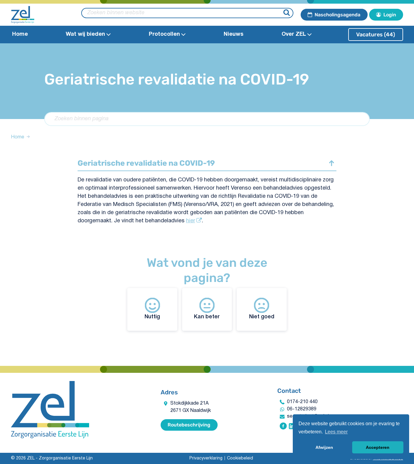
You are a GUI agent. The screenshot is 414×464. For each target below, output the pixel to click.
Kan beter (207, 316)
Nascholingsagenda (337, 15)
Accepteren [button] (377, 447)
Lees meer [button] (336, 431)
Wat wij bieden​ (85, 34)
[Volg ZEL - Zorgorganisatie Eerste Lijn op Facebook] (283, 426)
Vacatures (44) (375, 34)
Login (389, 15)
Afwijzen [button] (324, 447)
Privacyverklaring (205, 458)
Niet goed (261, 316)
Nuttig (152, 316)
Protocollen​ (164, 34)
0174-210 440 (302, 402)
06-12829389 (301, 409)
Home (20, 34)
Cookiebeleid (240, 458)
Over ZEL (294, 34)
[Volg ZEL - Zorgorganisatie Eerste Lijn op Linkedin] (292, 426)
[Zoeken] (287, 13)
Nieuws (233, 34)
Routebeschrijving (189, 425)
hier (190, 221)
